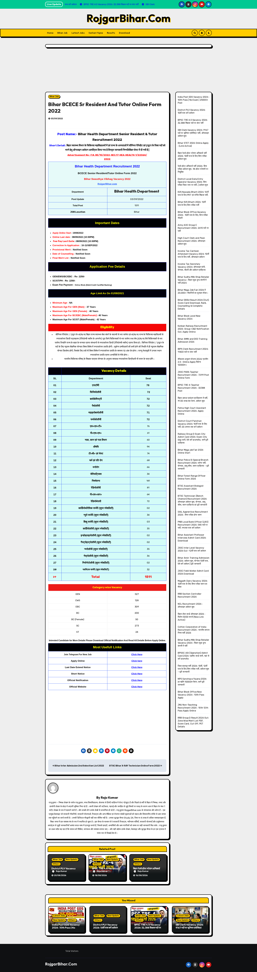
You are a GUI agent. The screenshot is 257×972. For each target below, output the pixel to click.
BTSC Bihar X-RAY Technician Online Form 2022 (134, 765)
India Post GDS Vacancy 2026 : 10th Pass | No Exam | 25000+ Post (193, 100)
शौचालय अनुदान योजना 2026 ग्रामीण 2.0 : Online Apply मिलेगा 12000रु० (193, 362)
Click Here (136, 654)
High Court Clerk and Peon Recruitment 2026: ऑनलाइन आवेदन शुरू (191, 241)
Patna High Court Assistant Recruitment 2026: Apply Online (192, 411)
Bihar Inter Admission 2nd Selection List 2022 (79, 765)
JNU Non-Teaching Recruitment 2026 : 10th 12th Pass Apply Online (193, 708)
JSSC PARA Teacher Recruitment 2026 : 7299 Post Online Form (193, 375)
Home (50, 32)
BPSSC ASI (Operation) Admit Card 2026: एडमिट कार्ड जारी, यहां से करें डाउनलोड (193, 656)
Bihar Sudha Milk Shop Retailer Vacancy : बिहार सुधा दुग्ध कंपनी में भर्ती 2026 (193, 280)
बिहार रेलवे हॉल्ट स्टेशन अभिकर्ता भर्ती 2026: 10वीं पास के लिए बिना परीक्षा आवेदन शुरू (192, 156)
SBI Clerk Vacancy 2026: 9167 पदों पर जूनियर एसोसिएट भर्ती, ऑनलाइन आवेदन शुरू (193, 133)
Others (56, 864)
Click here (136, 661)
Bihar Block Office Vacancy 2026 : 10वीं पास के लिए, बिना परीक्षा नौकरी (193, 215)
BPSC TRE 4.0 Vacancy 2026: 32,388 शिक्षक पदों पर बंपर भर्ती (147, 927)
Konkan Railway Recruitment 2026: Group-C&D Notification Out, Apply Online (193, 329)
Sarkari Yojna (96, 32)
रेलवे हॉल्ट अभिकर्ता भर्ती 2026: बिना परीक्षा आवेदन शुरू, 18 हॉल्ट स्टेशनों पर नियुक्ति (193, 169)
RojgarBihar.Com (128, 18)
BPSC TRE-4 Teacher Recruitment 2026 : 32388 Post (191, 388)
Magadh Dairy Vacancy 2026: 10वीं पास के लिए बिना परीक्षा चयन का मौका (193, 584)
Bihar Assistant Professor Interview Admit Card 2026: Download (192, 538)
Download (124, 32)
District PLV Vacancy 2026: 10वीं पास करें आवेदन (105, 926)
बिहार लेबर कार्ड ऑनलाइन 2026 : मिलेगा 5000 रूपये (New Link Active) (191, 617)
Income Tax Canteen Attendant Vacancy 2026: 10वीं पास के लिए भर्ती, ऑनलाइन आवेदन (193, 254)
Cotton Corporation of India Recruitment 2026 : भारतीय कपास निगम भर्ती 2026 (193, 630)
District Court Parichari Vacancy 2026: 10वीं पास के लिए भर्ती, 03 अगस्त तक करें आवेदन (192, 424)
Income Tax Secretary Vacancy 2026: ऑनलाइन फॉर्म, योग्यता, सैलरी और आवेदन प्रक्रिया (192, 267)
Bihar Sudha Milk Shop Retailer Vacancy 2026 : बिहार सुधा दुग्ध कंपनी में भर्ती (193, 643)
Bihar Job (62, 32)
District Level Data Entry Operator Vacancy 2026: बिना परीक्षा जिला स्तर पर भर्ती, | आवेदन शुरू (193, 182)
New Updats (71, 859)
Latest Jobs (78, 32)
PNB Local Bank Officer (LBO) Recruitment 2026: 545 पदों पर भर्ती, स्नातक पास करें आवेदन (193, 525)
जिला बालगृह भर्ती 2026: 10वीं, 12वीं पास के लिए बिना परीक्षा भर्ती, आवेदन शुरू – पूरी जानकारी (193, 669)
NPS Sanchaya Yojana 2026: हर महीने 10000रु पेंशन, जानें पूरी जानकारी (192, 682)
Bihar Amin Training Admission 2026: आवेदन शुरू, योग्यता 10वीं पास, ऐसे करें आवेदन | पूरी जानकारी (193, 561)
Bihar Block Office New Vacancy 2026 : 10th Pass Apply (191, 695)
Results (111, 32)
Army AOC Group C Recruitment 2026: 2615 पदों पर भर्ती (193, 228)
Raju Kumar (109, 797)
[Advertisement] (128, 70)
